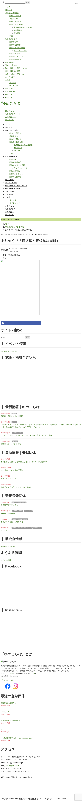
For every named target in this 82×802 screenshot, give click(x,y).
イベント (21, 432)
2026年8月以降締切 (8, 546)
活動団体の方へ (11, 91)
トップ (7, 7)
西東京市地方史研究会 (9, 505)
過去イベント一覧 (20, 51)
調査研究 (17, 33)
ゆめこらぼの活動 (16, 24)
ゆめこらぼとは (15, 16)
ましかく (4, 530)
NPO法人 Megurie (8, 513)
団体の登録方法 (15, 59)
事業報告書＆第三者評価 (23, 27)
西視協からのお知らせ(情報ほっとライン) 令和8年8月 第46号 (24, 462)
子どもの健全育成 (28, 510)
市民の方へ (9, 94)
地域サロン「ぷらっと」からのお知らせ (16, 487)
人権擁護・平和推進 (22, 519)
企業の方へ (9, 88)
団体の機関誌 (14, 53)
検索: (3, 2)
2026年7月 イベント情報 (11, 444)
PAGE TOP (78, 776)
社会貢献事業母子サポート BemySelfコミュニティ (18, 738)
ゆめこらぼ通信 (15, 21)
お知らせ (8, 10)
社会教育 (15, 510)
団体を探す (13, 42)
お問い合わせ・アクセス (14, 74)
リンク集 (12, 83)
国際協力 (21, 510)
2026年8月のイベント (9, 351)
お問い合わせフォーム (12, 766)
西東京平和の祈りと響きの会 (12, 522)
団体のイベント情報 (17, 48)
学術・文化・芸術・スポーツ (19, 502)
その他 (7, 80)
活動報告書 (18, 30)
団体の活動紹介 (15, 45)
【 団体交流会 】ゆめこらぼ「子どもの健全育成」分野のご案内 (26, 435)
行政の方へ (9, 97)
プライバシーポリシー (9, 680)
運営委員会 (13, 19)
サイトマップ (14, 86)
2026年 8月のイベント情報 (12, 416)
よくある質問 (10, 77)
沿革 (11, 36)
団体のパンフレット (17, 56)
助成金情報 (9, 62)
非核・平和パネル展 (8, 479)
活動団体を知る (11, 39)
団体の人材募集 (11, 65)
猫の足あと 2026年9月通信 (12, 470)
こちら (10, 673)
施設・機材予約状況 (12, 71)
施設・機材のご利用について (16, 68)
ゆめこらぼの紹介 (12, 13)
